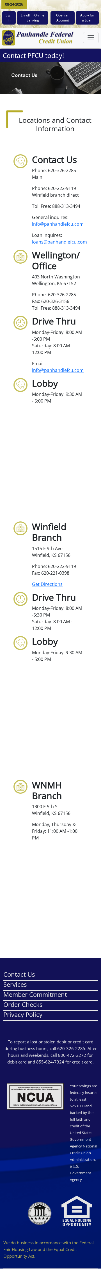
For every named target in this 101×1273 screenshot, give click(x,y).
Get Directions (47, 584)
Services (15, 984)
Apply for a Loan (87, 18)
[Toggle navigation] (91, 37)
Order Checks (22, 1004)
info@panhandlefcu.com (58, 224)
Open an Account (62, 18)
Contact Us (19, 974)
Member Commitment (35, 994)
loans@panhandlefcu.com (59, 242)
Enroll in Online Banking (32, 18)
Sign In (9, 18)
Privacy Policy (22, 1014)
